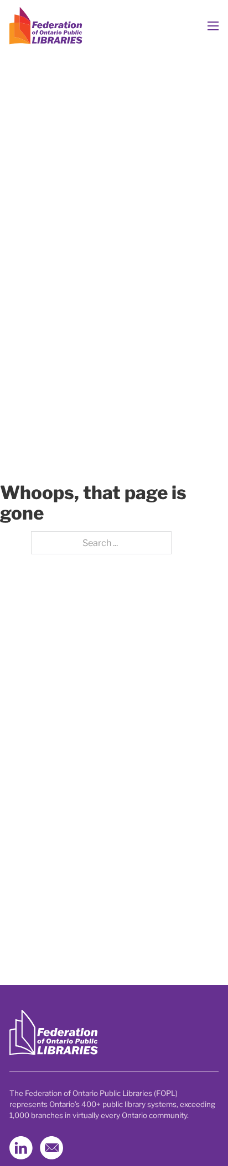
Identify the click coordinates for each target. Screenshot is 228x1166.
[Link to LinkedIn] (21, 1147)
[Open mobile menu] (213, 26)
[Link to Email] (51, 1147)
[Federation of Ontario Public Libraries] (53, 1033)
